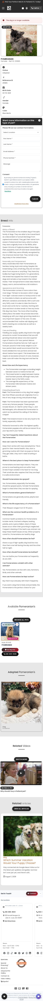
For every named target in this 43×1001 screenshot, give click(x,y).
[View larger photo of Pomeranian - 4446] (17, 624)
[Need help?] (4, 996)
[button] (8, 624)
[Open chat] (38, 996)
